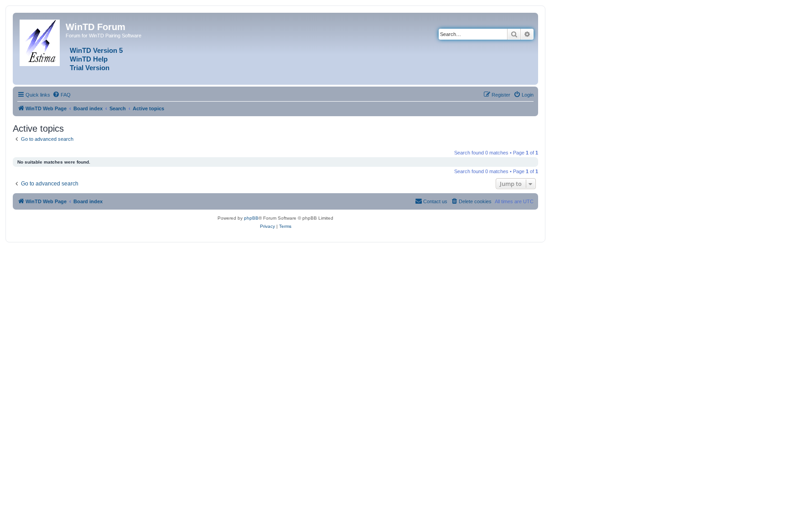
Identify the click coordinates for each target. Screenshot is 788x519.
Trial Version (89, 68)
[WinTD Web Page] (40, 41)
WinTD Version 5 (96, 50)
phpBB (251, 218)
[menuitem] (61, 94)
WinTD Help (89, 59)
